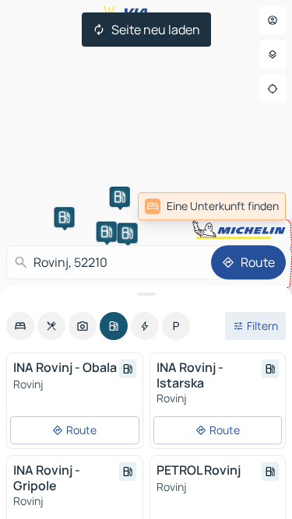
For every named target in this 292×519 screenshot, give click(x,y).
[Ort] (272, 89)
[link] (212, 206)
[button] (65, 217)
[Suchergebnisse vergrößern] (146, 294)
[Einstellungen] (272, 54)
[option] (20, 326)
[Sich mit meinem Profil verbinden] (272, 20)
